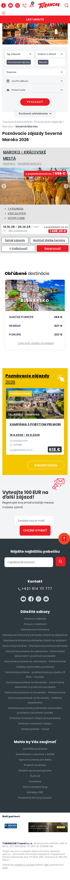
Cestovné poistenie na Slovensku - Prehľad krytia (35, 692)
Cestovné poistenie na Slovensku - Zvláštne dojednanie (35, 700)
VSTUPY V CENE (16, 218)
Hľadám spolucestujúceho (35, 770)
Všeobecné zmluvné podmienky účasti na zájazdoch (35, 635)
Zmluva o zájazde (35, 618)
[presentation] (4, 186)
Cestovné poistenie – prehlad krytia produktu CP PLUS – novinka (35, 675)
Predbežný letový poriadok (35, 797)
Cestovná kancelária (17, 122)
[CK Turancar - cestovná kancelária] (49, 5)
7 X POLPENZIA (15, 208)
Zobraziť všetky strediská (36, 343)
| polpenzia (21, 228)
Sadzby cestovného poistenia (35, 666)
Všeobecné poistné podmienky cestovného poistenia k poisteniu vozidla (35, 710)
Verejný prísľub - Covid (35, 729)
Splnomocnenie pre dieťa (35, 759)
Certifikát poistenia (35, 748)
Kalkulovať (19, 248)
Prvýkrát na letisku (35, 765)
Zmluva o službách (35, 624)
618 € (54, 449)
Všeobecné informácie (35, 629)
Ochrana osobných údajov (35, 723)
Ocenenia (35, 781)
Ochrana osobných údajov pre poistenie (35, 718)
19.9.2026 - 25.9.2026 (25, 435)
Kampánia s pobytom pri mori (35, 425)
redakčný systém (24, 864)
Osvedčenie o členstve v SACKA (35, 754)
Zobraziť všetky (45, 465)
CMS (46, 864)
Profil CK (35, 776)
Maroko (7, 126)
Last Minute (35, 19)
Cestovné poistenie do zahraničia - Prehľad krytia (35, 661)
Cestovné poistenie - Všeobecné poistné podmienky (35, 645)
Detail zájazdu (15, 240)
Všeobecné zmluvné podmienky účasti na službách (35, 640)
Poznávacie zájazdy (48, 122)
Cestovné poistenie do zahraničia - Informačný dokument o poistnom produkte (35, 654)
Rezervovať (53, 248)
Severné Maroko (26, 126)
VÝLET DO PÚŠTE (17, 213)
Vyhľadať (35, 102)
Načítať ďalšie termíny (49, 240)
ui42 (5, 867)
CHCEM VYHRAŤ (35, 530)
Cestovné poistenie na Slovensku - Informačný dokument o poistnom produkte (35, 685)
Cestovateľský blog (35, 787)
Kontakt (35, 581)
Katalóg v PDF (35, 792)
